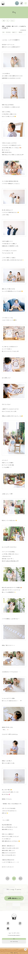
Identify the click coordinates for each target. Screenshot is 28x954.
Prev (8, 878)
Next (20, 878)
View (14, 878)
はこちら (14, 898)
